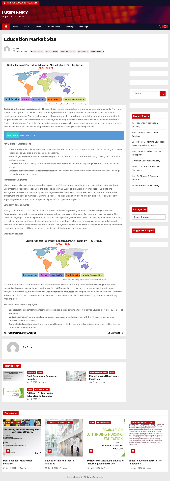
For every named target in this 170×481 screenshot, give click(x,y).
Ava (17, 48)
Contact (38, 26)
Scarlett (42, 382)
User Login (83, 26)
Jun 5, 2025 (32, 399)
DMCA (26, 26)
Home (15, 26)
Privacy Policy (54, 26)
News (40, 373)
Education (31, 373)
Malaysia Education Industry (145, 185)
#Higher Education (68, 52)
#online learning (97, 52)
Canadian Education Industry (146, 160)
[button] (160, 26)
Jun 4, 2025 (136, 468)
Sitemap (70, 26)
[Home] (6, 27)
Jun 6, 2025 (94, 382)
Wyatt (41, 399)
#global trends (52, 52)
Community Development (98, 373)
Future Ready (15, 12)
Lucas (103, 382)
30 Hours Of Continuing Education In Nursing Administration (40, 396)
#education (38, 52)
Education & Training (139, 422)
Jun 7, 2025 (32, 382)
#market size (83, 52)
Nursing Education (41, 389)
